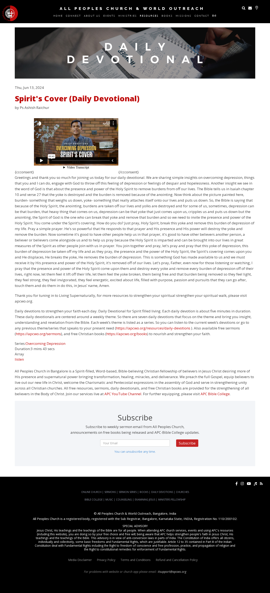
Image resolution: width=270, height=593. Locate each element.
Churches (182, 492)
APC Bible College (215, 393)
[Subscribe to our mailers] (250, 8)
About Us (92, 16)
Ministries (127, 16)
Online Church (91, 492)
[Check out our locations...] (256, 7)
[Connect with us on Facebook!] (236, 483)
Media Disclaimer (80, 560)
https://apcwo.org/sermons (38, 333)
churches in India (126, 583)
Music (109, 499)
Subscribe (187, 443)
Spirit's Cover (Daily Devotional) (77, 98)
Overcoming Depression (45, 343)
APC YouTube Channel (122, 393)
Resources (149, 16)
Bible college (83, 586)
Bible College (94, 499)
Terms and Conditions (135, 560)
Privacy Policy (106, 560)
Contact (201, 16)
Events (109, 16)
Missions (184, 16)
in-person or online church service (77, 579)
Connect (73, 16)
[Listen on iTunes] (255, 483)
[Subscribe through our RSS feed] (261, 483)
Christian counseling (172, 586)
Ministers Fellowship (172, 499)
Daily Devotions (162, 492)
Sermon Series (128, 492)
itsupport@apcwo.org (172, 572)
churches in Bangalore (98, 583)
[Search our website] (243, 8)
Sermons (110, 492)
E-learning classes (126, 586)
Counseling (124, 499)
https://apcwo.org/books (126, 333)
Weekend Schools (149, 586)
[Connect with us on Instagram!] (242, 483)
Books (167, 16)
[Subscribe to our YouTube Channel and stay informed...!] (249, 483)
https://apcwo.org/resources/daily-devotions (153, 328)
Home (58, 16)
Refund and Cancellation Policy (177, 560)
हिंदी (214, 16)
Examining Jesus (145, 499)
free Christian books (242, 583)
